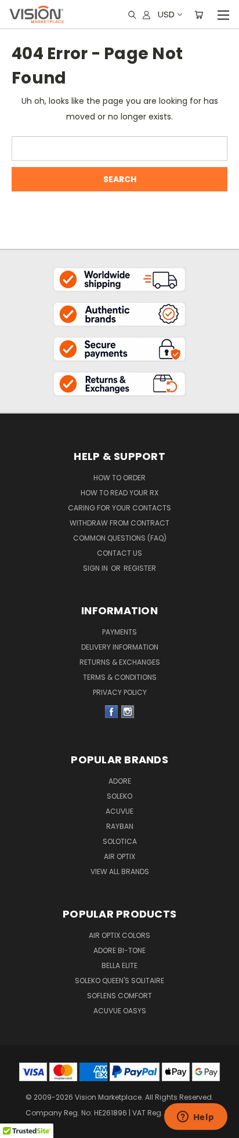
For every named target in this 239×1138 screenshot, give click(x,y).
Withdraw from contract (119, 523)
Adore (119, 781)
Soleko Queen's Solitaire (119, 980)
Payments (119, 632)
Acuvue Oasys (119, 1011)
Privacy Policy (120, 692)
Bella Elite (119, 965)
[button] (120, 278)
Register (140, 568)
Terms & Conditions (120, 677)
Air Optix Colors (119, 935)
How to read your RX (119, 493)
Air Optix (119, 856)
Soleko (119, 796)
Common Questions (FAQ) (119, 538)
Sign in (96, 568)
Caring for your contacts (119, 508)
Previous (18, 1109)
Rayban (119, 826)
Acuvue (119, 811)
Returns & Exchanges (119, 662)
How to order (119, 478)
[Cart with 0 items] (199, 14)
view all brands (119, 871)
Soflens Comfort (119, 996)
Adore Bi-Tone (119, 950)
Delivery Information (119, 647)
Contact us (119, 553)
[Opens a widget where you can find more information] (195, 1117)
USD (166, 14)
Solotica (120, 841)
